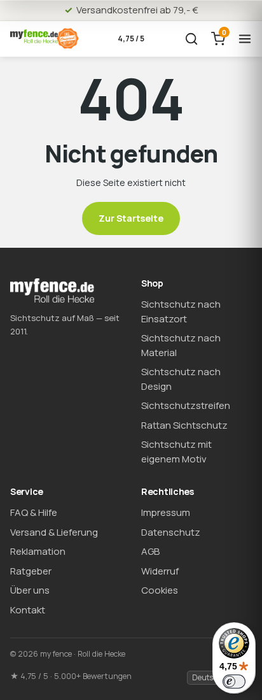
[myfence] (44, 38)
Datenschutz (170, 532)
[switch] (234, 682)
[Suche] (191, 39)
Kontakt (27, 610)
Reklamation (38, 551)
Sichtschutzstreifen (185, 405)
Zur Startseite (131, 218)
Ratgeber (31, 571)
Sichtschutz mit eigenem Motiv (176, 452)
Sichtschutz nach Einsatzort (181, 311)
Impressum (165, 512)
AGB (150, 551)
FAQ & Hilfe (33, 512)
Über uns (30, 590)
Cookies (159, 590)
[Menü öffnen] (245, 38)
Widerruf (160, 571)
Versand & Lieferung (54, 532)
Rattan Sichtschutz (184, 425)
